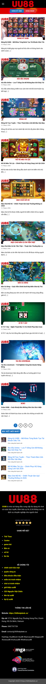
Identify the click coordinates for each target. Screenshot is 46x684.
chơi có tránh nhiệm (12, 583)
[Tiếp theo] (30, 425)
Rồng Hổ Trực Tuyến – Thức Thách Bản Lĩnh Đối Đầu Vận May (23, 123)
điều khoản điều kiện (12, 576)
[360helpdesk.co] (23, 4)
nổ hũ (6, 552)
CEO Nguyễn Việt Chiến (13, 591)
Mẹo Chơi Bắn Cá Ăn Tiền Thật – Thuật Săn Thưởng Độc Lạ (22, 246)
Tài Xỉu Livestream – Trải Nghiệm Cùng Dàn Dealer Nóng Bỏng (21, 366)
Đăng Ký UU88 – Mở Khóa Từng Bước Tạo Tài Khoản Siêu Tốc (22, 42)
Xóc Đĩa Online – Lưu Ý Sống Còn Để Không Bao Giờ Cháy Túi (22, 82)
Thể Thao (8, 536)
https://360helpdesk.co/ (18, 613)
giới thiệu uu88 (10, 587)
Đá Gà (6, 556)
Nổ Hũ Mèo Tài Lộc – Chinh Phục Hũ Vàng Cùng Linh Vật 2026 (23, 163)
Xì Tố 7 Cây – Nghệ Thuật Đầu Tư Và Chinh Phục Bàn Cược (21, 327)
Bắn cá (6, 548)
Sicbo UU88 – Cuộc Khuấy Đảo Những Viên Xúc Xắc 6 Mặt (21, 407)
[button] (3, 4)
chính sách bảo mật (12, 568)
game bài (8, 544)
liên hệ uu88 (9, 595)
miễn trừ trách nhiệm (12, 580)
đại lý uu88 (8, 599)
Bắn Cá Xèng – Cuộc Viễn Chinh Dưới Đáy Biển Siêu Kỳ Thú (22, 286)
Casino (6, 540)
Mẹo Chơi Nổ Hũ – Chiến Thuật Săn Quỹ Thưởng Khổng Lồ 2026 (21, 205)
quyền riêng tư (10, 572)
